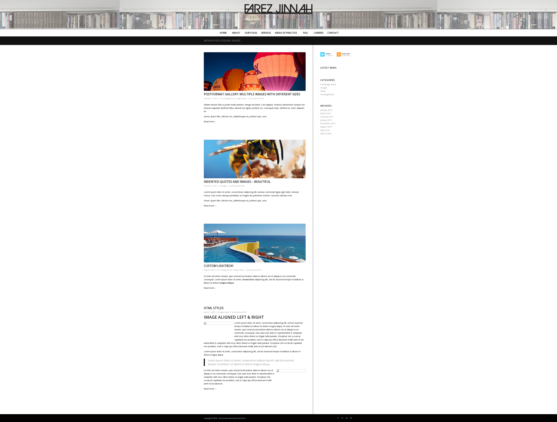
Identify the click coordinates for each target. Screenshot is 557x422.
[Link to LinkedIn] (346, 418)
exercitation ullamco (250, 276)
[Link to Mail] (351, 418)
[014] (255, 159)
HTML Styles (214, 308)
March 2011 (325, 113)
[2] (255, 71)
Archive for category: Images (222, 40)
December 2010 (327, 123)
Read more (209, 121)
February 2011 (327, 116)
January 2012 (326, 110)
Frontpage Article (228, 98)
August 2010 (326, 126)
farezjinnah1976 (258, 98)
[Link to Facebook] (338, 418)
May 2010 (325, 130)
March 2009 (325, 133)
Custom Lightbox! (218, 266)
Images (239, 98)
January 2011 (326, 120)
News (244, 98)
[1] (255, 243)
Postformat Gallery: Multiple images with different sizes (252, 94)
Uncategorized (327, 94)
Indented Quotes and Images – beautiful (237, 182)
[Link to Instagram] (342, 418)
